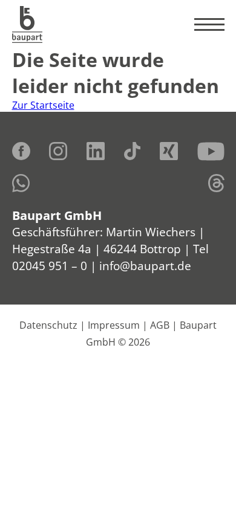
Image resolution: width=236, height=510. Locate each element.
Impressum (114, 325)
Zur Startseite (43, 105)
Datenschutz (48, 325)
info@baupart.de (145, 265)
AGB (159, 325)
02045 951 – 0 (49, 265)
